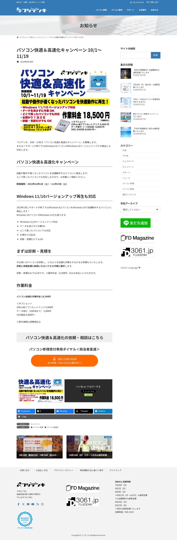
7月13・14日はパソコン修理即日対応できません (146, 100)
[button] (64, 361)
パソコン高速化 (53, 427)
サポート (126, 172)
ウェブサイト (128, 161)
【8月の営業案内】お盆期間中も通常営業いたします (146, 71)
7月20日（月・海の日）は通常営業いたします (146, 85)
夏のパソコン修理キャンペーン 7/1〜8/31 (145, 115)
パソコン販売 (128, 189)
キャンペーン (35, 424)
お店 (124, 150)
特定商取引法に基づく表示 (91, 470)
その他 (125, 155)
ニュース (126, 178)
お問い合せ (154, 2)
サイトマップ (115, 470)
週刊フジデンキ (129, 194)
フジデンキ (85, 535)
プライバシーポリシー (63, 470)
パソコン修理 (38, 427)
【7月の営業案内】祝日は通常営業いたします (146, 129)
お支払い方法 (42, 470)
